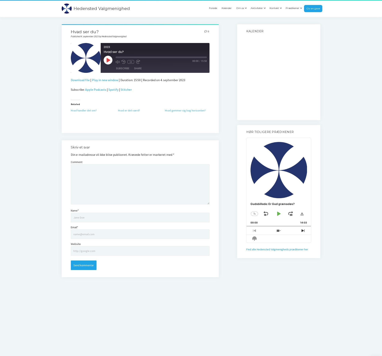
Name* (75, 210)
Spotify (113, 90)
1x (131, 61)
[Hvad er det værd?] (141, 110)
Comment (76, 162)
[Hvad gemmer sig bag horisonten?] (188, 110)
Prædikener (292, 8)
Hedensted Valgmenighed (102, 8)
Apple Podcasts (95, 90)
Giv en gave (313, 8)
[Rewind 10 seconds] (124, 62)
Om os (240, 8)
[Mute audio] (118, 62)
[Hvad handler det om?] (94, 110)
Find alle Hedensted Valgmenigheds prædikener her (277, 249)
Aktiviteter (257, 8)
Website (76, 244)
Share (138, 68)
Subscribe (122, 68)
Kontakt (274, 8)
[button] (302, 214)
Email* (74, 227)
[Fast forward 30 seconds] (138, 62)
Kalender (227, 8)
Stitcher (126, 90)
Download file (80, 80)
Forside (213, 8)
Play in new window (105, 80)
